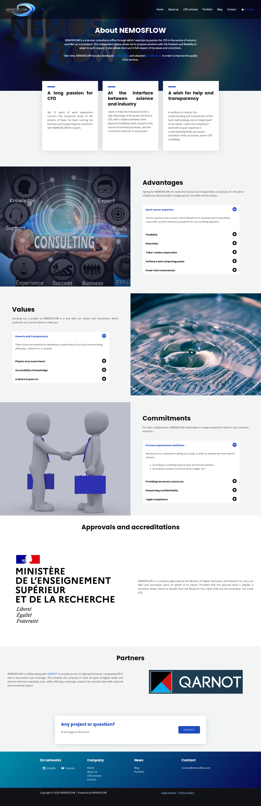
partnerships (121, 55)
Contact (231, 9)
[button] (43, 9)
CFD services (190, 9)
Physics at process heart (30, 361)
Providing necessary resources (165, 481)
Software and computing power (165, 261)
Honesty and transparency (31, 336)
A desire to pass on (26, 379)
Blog (219, 9)
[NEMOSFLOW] (20, 9)
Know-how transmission (160, 270)
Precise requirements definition (165, 445)
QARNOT (52, 674)
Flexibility (151, 234)
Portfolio (208, 9)
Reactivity (152, 243)
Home (159, 9)
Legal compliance (157, 499)
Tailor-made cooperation (161, 252)
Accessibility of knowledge (31, 370)
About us (173, 9)
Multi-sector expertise (159, 209)
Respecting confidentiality (162, 490)
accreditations (153, 55)
